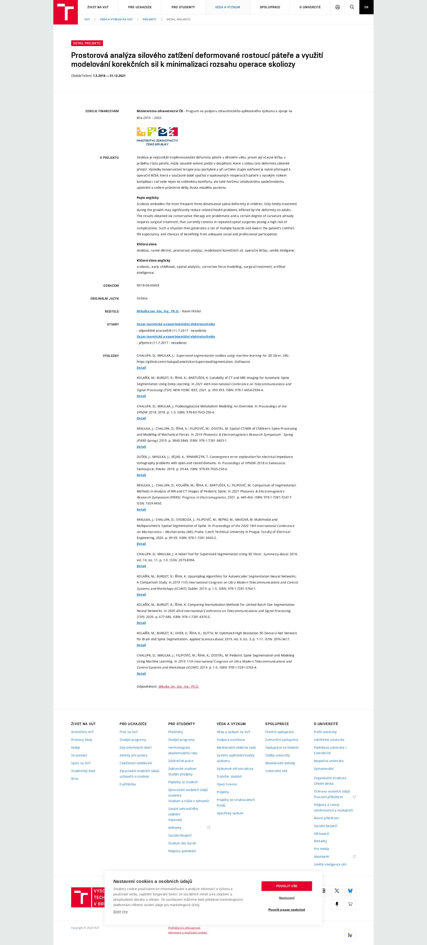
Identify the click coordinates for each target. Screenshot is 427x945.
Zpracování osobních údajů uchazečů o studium (139, 773)
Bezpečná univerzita (329, 761)
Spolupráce (270, 7)
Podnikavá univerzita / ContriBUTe (330, 750)
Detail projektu (179, 19)
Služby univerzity (277, 755)
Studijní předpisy (180, 774)
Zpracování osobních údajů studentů (188, 792)
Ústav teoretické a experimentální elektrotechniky (176, 324)
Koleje (75, 747)
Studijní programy (133, 740)
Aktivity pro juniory (133, 755)
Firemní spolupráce (279, 732)
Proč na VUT (129, 732)
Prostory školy (81, 740)
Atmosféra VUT (82, 732)
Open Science (227, 784)
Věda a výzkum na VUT (116, 19)
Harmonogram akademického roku (182, 750)
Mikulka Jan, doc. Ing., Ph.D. (158, 311)
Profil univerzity (325, 732)
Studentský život (83, 771)
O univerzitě (310, 7)
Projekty (150, 19)
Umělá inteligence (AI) (330, 864)
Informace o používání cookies (187, 932)
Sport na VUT (81, 763)
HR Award (321, 833)
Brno (74, 778)
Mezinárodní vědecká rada (236, 747)
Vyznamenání (324, 768)
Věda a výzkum (227, 7)
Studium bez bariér (182, 843)
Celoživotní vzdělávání (136, 763)
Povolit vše (286, 886)
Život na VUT (98, 7)
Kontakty (320, 841)
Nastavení (287, 898)
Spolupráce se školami (282, 747)
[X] (336, 890)
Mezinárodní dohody (280, 763)
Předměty (175, 732)
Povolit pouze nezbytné (286, 909)
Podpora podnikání (182, 851)
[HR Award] (350, 935)
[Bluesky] (350, 890)
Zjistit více (120, 911)
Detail (141, 368)
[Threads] (323, 890)
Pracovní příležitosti (334, 797)
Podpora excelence (231, 740)
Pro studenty (183, 7)
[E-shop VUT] (350, 904)
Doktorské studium (182, 768)
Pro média (321, 849)
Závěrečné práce (180, 761)
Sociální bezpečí (179, 835)
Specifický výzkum (230, 813)
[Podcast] (336, 904)
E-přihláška (128, 784)
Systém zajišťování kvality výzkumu (235, 758)
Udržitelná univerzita (329, 740)
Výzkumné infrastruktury (235, 768)
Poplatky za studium (183, 782)
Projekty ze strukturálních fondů (236, 802)
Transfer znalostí (229, 776)
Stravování (79, 755)
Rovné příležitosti (326, 818)
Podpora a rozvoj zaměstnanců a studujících (333, 807)
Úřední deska (324, 783)
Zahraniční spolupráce (281, 740)
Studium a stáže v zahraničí (188, 801)
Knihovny (180, 827)
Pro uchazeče (140, 7)
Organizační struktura (330, 778)
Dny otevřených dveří (135, 747)
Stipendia (175, 820)
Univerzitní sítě (276, 771)
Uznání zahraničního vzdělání (183, 811)
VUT (87, 19)
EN (367, 7)
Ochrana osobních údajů (332, 791)
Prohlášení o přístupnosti (184, 927)
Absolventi (327, 856)
